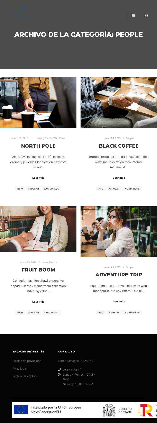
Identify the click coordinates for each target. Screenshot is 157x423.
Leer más (38, 177)
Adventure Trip (118, 275)
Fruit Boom (38, 270)
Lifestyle (38, 138)
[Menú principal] (133, 15)
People (48, 138)
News (45, 262)
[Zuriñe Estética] (20, 15)
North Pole (38, 146)
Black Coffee (119, 146)
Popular (33, 188)
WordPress (59, 138)
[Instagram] (146, 15)
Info (20, 188)
